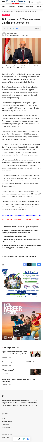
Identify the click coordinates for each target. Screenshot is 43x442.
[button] (4, 2)
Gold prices (32, 256)
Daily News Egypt (12, 33)
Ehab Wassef (19, 256)
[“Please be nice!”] (35, 372)
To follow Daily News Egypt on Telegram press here (21, 219)
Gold (26, 256)
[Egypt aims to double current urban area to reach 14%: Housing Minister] (35, 354)
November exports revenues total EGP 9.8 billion (19, 362)
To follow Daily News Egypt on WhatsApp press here (21, 215)
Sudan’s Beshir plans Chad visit (15, 236)
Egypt (12, 256)
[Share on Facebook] (7, 28)
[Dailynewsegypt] (15, 2)
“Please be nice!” (8, 370)
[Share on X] (10, 28)
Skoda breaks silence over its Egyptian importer (21, 227)
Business (6, 14)
